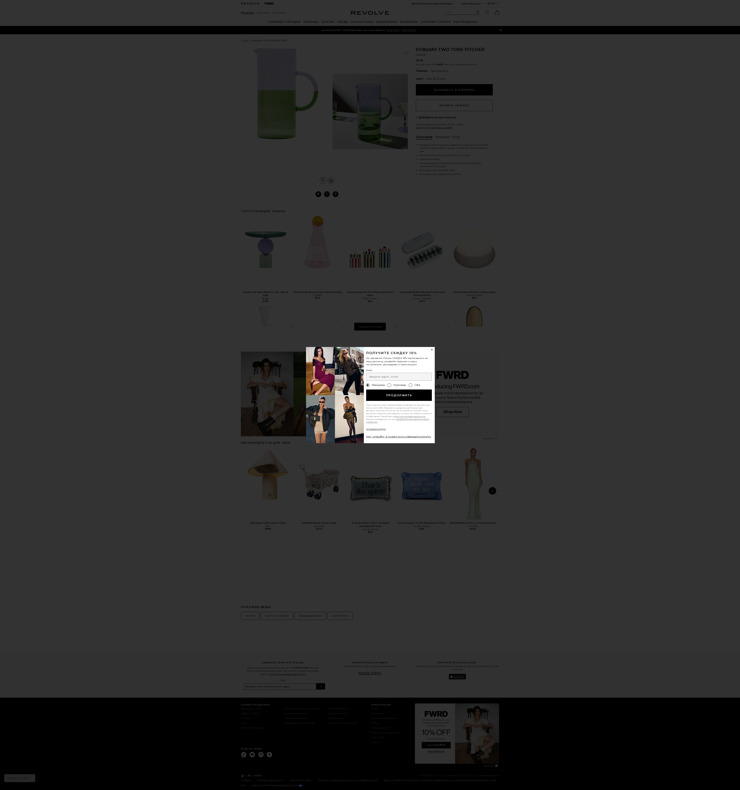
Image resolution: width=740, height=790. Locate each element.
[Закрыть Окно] (432, 350)
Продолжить (399, 395)
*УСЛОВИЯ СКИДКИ (376, 429)
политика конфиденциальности (410, 416)
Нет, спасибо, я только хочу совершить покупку (398, 436)
